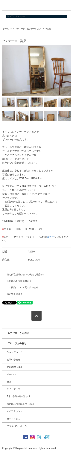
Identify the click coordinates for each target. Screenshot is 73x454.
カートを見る (13, 419)
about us (11, 374)
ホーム (6, 29)
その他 (48, 29)
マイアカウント (14, 411)
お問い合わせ (13, 359)
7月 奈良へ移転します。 (20, 396)
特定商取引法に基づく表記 (20, 404)
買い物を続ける (14, 294)
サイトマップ (13, 389)
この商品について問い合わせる (22, 287)
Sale (9, 381)
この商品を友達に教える (19, 281)
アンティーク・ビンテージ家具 (27, 29)
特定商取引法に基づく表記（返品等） (26, 274)
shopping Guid (14, 367)
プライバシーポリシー (18, 426)
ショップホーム (14, 352)
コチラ (50, 236)
